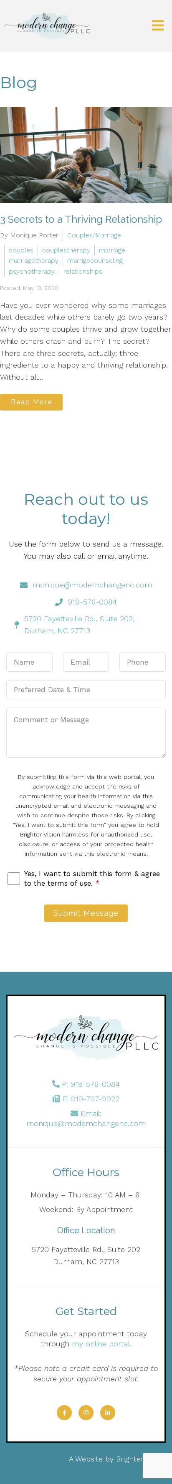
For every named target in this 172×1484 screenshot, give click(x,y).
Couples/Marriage (94, 235)
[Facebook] (64, 1412)
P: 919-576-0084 (91, 1084)
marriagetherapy (33, 261)
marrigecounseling (95, 261)
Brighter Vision (141, 1458)
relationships (82, 271)
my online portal (101, 1343)
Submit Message (86, 913)
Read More (31, 402)
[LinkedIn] (107, 1412)
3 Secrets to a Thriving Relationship (81, 219)
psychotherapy (32, 271)
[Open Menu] (158, 26)
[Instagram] (86, 1412)
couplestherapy (66, 250)
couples (21, 250)
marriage (112, 250)
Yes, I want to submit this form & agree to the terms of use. (92, 878)
